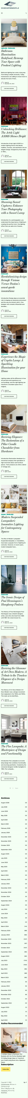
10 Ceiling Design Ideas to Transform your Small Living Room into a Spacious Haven (13, 1060)
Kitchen (3, 514)
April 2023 (4, 973)
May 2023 (4, 969)
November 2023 (6, 943)
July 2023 (4, 960)
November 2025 (6, 841)
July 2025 (4, 858)
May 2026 (4, 815)
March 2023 (5, 977)
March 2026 (5, 824)
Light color (4, 48)
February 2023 (5, 982)
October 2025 (5, 845)
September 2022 (6, 1003)
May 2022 (4, 1016)
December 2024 (6, 888)
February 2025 (5, 879)
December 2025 (6, 837)
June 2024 (4, 913)
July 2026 (4, 807)
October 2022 (5, 999)
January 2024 (5, 935)
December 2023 (6, 939)
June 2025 (4, 862)
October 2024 (5, 896)
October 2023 (5, 947)
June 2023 (4, 964)
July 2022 (4, 1011)
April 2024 (4, 922)
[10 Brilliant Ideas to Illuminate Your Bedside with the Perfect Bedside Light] (14, 1040)
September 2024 (6, 901)
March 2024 (5, 926)
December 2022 (6, 990)
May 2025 (4, 866)
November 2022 (6, 994)
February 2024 (5, 930)
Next (16, 788)
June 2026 (4, 811)
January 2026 (5, 832)
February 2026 (5, 828)
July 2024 (4, 909)
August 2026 (5, 802)
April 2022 (4, 1020)
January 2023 (5, 986)
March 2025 (5, 875)
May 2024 (4, 918)
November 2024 (6, 892)
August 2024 (5, 905)
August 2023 (5, 956)
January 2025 (5, 883)
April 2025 (4, 871)
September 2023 (6, 952)
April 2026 (4, 820)
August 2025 (5, 854)
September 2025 (6, 849)
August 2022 (5, 1007)
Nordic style (11, 48)
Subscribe (6, 1069)
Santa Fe (7, 82)
